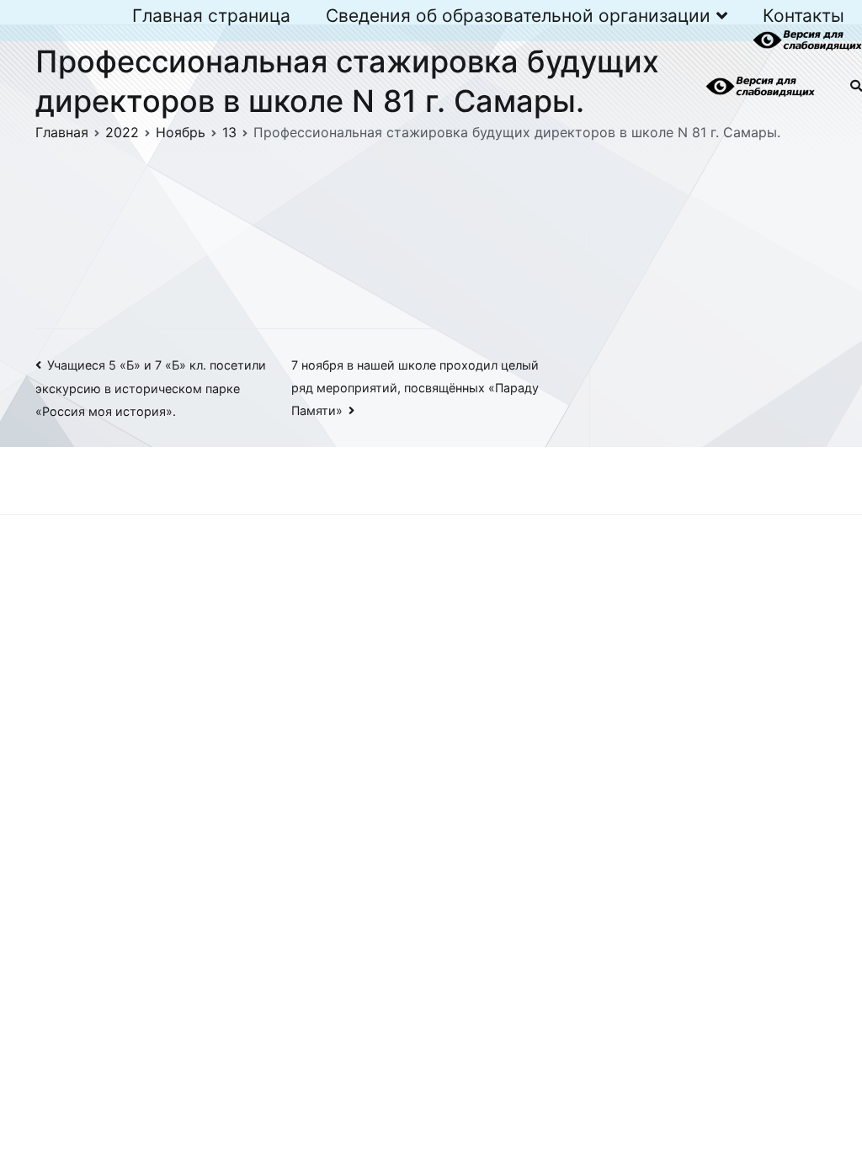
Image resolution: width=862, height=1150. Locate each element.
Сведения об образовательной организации (518, 15)
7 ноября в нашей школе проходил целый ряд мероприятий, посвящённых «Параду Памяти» (415, 388)
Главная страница (211, 15)
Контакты (803, 15)
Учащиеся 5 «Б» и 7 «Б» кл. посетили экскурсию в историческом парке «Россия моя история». (150, 388)
